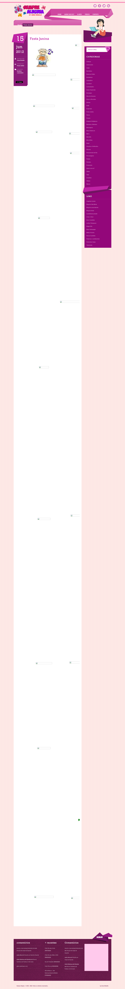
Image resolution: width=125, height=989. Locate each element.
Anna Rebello (20, 60)
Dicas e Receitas (91, 99)
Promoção (89, 165)
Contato (96, 14)
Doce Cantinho (90, 220)
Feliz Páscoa (48, 966)
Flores (88, 115)
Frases (88, 118)
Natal (87, 143)
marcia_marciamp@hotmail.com (26, 948)
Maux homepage (91, 229)
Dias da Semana (91, 96)
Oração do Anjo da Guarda (24, 950)
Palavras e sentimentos (93, 239)
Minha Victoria (90, 232)
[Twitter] (104, 5)
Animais (88, 61)
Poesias (88, 162)
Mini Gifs (88, 137)
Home (59, 14)
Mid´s (87, 134)
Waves (88, 184)
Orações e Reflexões (92, 146)
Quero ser (25, 966)
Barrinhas (89, 71)
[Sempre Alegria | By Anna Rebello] (30, 11)
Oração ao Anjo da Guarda (31, 955)
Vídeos (87, 14)
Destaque (89, 93)
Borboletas (89, 77)
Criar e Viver (89, 217)
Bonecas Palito (90, 74)
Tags (87, 174)
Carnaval (89, 83)
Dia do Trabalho (49, 962)
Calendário (89, 80)
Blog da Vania (90, 210)
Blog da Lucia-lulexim (92, 207)
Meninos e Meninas (91, 124)
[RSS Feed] (108, 5)
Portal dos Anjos (91, 242)
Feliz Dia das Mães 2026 (51, 955)
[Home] (95, 5)
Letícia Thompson (91, 223)
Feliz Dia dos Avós (50, 948)
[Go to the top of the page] (102, 937)
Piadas (88, 159)
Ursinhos (89, 177)
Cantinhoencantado (91, 213)
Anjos (88, 68)
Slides (79, 14)
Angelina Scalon (90, 201)
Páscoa (88, 149)
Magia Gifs (89, 226)
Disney (88, 102)
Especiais (89, 108)
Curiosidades (90, 86)
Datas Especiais (91, 90)
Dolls (87, 105)
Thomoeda (89, 245)
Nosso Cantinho (90, 235)
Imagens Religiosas (91, 121)
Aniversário (89, 65)
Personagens (90, 156)
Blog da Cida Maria (91, 204)
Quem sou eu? (69, 14)
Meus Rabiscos (90, 130)
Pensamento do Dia (91, 152)
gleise (18, 966)
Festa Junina (20, 65)
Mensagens (89, 127)
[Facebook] (99, 5)
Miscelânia (89, 140)
